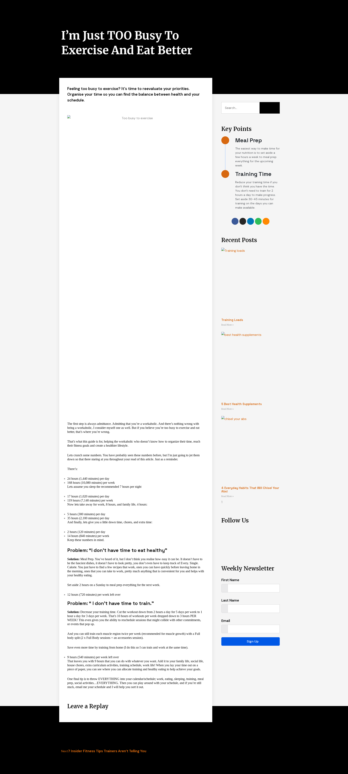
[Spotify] (258, 221)
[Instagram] (242, 221)
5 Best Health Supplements (241, 404)
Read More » (227, 325)
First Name (230, 580)
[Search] (270, 108)
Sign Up (253, 641)
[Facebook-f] (235, 221)
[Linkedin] (250, 221)
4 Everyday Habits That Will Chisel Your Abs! (250, 489)
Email (225, 620)
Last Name (230, 600)
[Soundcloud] (266, 221)
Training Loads (232, 320)
